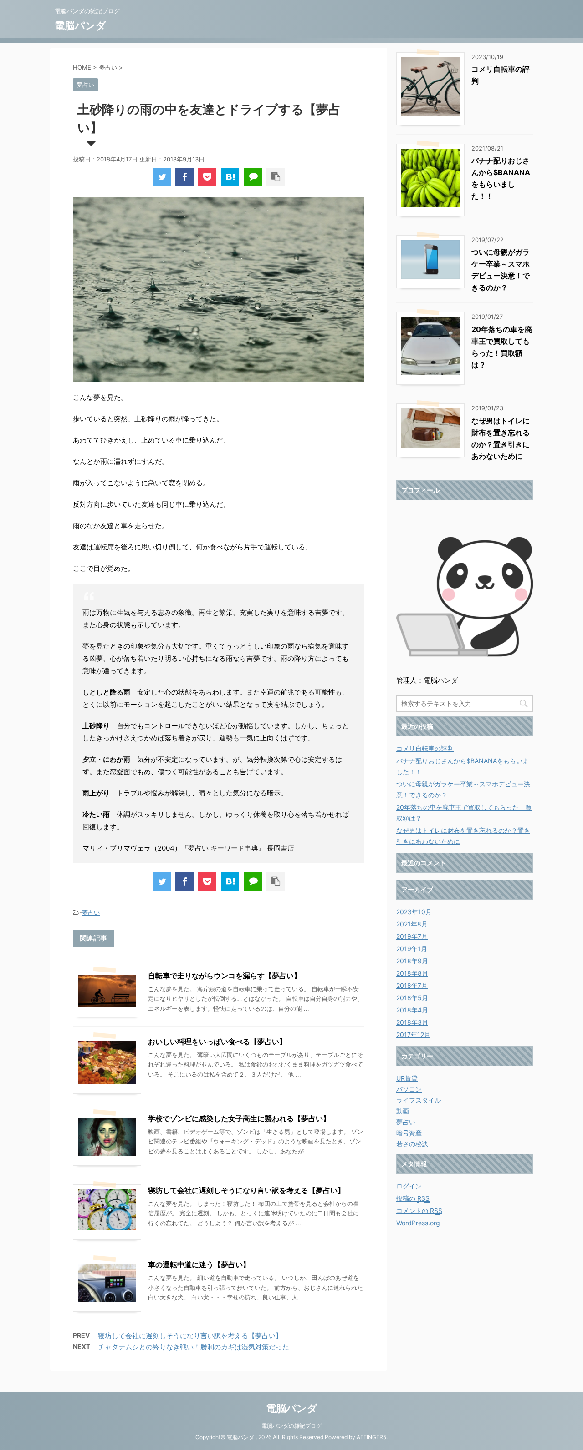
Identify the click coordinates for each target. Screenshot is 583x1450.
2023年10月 (414, 912)
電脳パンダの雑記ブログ (291, 1425)
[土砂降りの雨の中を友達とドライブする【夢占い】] (230, 177)
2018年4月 (412, 1010)
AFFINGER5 (371, 1437)
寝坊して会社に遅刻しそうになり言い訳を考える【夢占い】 (246, 1190)
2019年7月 (412, 936)
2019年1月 (411, 948)
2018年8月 (412, 973)
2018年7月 (412, 985)
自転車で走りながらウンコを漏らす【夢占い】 (224, 975)
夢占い (91, 912)
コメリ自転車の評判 (425, 748)
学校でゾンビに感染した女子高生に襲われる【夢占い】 (239, 1118)
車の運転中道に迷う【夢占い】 (199, 1264)
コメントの (419, 1210)
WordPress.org (418, 1223)
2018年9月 (412, 961)
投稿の (413, 1198)
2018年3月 (412, 1022)
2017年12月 (413, 1034)
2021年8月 (412, 924)
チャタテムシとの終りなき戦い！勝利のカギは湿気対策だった (193, 1347)
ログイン (409, 1186)
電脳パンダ (80, 25)
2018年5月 (412, 998)
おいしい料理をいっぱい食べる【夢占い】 (217, 1041)
